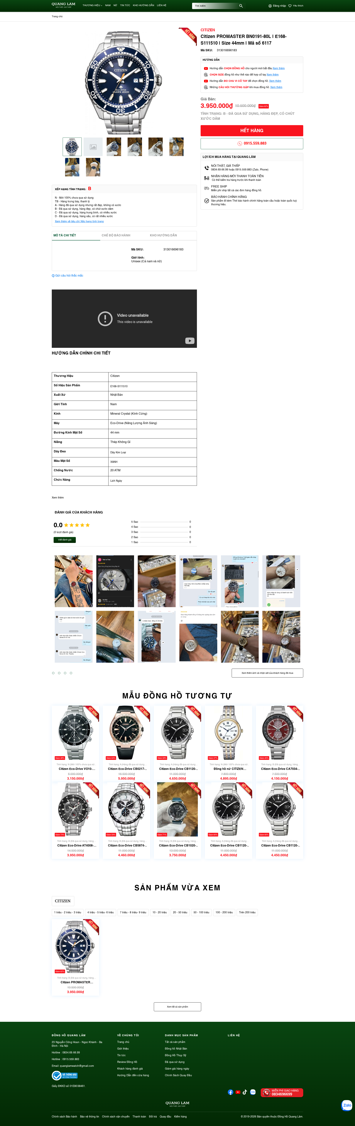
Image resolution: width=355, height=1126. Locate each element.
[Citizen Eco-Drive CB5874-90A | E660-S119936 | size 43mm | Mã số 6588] (126, 809)
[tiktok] (245, 1093)
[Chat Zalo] (346, 1105)
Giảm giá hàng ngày (177, 1069)
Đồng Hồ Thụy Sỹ (175, 1055)
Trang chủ (123, 1042)
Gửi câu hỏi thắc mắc (69, 275)
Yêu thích (298, 6)
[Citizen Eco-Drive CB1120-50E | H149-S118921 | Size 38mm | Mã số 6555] (279, 809)
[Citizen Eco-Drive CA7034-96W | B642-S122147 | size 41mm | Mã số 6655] (279, 733)
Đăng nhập (279, 6)
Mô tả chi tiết (64, 235)
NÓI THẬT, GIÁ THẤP (225, 166)
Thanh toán (139, 1116)
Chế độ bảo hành (116, 235)
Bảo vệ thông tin (89, 1116)
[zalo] (253, 1094)
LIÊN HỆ (161, 5)
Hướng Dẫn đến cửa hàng (133, 1075)
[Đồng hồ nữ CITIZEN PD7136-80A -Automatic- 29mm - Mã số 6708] (228, 733)
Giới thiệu (123, 1049)
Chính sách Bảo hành (64, 1116)
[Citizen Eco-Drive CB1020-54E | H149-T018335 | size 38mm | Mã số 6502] (177, 809)
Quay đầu (165, 1116)
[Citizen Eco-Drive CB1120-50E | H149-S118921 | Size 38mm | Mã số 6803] (177, 733)
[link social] (65, 1079)
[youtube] (238, 1094)
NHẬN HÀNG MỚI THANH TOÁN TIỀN (237, 176)
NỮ (115, 5)
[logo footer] (177, 1105)
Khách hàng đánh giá (130, 1069)
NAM (108, 5)
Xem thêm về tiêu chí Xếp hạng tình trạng (79, 221)
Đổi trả (153, 1116)
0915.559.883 (255, 143)
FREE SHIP (219, 186)
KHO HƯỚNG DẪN (143, 5)
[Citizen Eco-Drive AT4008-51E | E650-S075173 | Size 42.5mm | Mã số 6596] (75, 809)
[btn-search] (241, 6)
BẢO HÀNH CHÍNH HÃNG (229, 197)
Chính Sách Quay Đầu (178, 1075)
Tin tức (121, 1055)
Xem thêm (279, 68)
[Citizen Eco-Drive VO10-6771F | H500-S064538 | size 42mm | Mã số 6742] (75, 733)
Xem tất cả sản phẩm (177, 1007)
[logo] (63, 7)
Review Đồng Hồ (127, 1062)
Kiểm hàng (180, 1116)
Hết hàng (251, 131)
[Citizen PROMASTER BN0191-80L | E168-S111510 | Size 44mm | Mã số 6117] (75, 946)
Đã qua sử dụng (175, 1062)
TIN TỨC (125, 5)
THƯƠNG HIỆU (91, 5)
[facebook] (230, 1094)
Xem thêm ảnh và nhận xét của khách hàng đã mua (267, 673)
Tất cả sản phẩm (175, 1042)
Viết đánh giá (64, 540)
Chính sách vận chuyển (116, 1116)
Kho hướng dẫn (163, 235)
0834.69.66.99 (71, 1052)
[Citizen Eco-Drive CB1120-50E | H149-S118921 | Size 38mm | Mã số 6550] (228, 809)
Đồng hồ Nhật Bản (176, 1049)
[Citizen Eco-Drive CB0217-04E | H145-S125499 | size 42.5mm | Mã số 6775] (126, 733)
